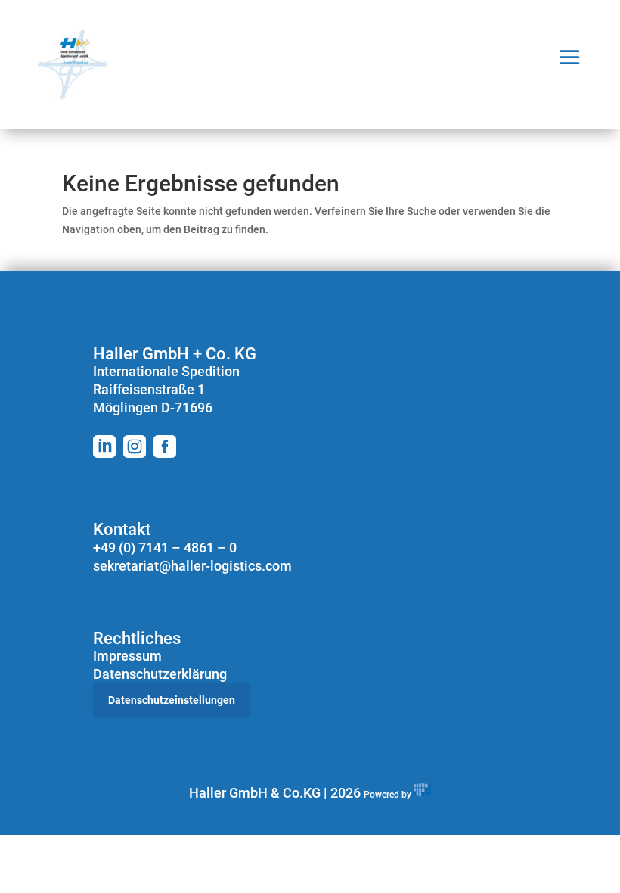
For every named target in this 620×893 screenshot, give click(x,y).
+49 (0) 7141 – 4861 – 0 (165, 547)
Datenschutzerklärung (160, 674)
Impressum (127, 656)
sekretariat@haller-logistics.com (192, 566)
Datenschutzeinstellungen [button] (171, 700)
